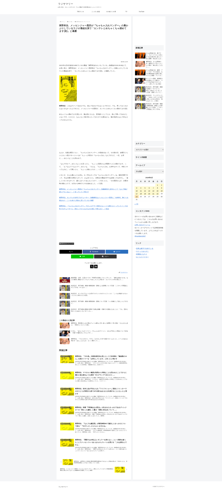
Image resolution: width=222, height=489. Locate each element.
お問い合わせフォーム (142, 225)
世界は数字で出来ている (144, 248)
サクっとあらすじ (142, 251)
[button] (105, 256)
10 (137, 191)
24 (137, 196)
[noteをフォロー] (96, 266)
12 (145, 191)
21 (153, 194)
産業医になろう (141, 254)
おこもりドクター (142, 257)
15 (157, 191)
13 (149, 191)
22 (157, 194)
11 (141, 191)
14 (153, 191)
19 (145, 194)
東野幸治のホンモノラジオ (67, 243)
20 (149, 194)
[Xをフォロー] (92, 266)
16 (162, 191)
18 (141, 194)
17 (137, 194)
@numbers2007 (140, 236)
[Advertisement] (94, 46)
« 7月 (136, 204)
